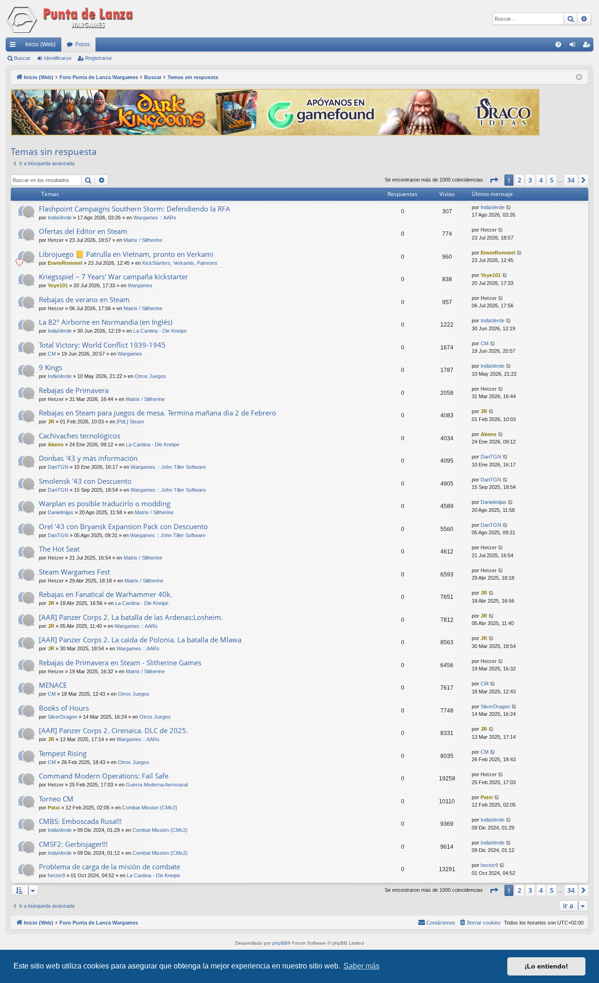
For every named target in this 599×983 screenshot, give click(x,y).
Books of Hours (64, 708)
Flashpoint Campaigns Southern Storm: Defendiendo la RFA (134, 208)
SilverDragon (62, 717)
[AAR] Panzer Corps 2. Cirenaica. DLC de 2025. (113, 730)
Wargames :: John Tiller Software (168, 467)
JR (51, 421)
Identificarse (58, 58)
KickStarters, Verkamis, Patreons (180, 263)
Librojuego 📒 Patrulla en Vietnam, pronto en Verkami (126, 254)
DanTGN (58, 467)
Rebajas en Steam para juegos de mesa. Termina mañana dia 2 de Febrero (157, 412)
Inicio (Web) (40, 44)
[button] (494, 180)
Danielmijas (60, 512)
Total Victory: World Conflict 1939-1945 (102, 345)
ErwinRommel (65, 263)
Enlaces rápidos (14, 46)
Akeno (56, 444)
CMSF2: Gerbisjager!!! (73, 844)
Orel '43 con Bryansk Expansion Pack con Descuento (123, 526)
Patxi (54, 807)
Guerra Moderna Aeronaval (157, 784)
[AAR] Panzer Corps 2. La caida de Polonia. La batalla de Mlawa (140, 639)
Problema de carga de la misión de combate (109, 866)
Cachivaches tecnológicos (79, 435)
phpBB (279, 943)
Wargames (140, 285)
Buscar (22, 58)
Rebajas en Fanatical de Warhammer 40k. (105, 594)
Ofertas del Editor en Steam (83, 231)
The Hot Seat (59, 548)
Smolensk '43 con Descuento (85, 481)
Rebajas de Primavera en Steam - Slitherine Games (120, 662)
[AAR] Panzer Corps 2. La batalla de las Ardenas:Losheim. (131, 617)
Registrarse (98, 58)
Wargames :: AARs (154, 217)
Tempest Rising (63, 753)
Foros (82, 44)
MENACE (53, 685)
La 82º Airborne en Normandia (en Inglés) (105, 322)
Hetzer (56, 240)
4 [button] (541, 179)
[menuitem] (558, 44)
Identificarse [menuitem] (574, 46)
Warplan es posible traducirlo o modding (104, 503)
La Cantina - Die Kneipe (160, 331)
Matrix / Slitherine (143, 240)
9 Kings (50, 367)
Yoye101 (58, 285)
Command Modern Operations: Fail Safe (103, 775)
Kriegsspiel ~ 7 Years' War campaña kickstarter (113, 276)
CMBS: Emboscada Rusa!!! (80, 821)
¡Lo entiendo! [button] (546, 966)
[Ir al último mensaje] (509, 207)
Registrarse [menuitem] (588, 46)
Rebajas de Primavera (74, 390)
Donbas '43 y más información (88, 458)
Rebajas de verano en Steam (84, 299)
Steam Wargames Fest (74, 571)
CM (52, 354)
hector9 (56, 875)
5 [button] (552, 179)
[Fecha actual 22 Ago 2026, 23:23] (579, 77)
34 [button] (571, 179)
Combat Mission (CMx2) (149, 807)
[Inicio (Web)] (71, 18)
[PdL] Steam (130, 421)
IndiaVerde (60, 217)
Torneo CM (56, 798)
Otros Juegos (150, 376)
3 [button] (530, 179)
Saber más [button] (361, 966)
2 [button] (519, 179)
